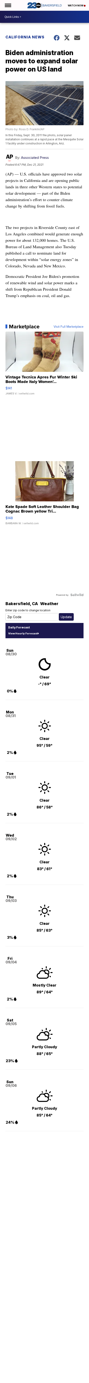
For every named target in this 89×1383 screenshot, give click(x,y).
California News (24, 37)
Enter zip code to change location (27, 610)
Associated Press (35, 157)
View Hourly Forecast (23, 633)
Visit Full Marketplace (69, 326)
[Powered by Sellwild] (77, 594)
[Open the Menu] (7, 5)
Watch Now (76, 5)
